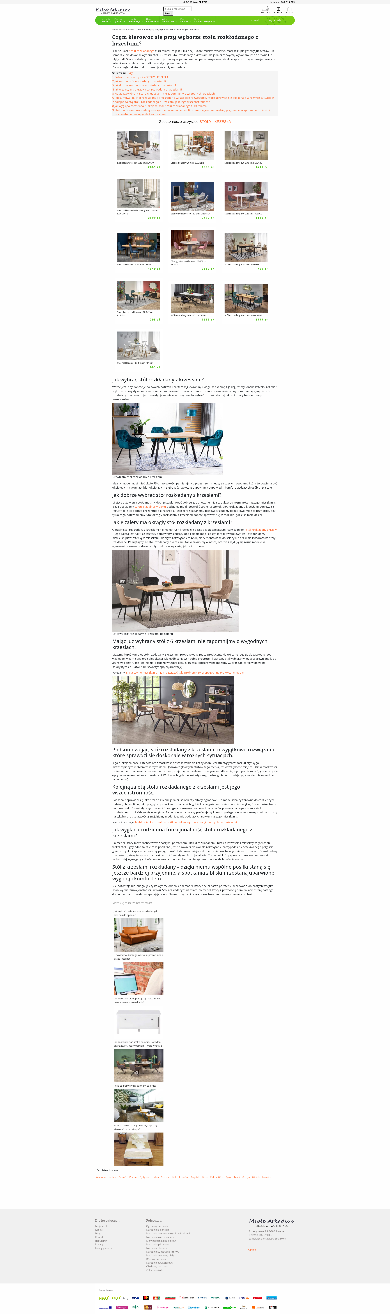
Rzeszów (183, 1177)
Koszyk (99, 1229)
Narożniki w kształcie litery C (162, 1251)
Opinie (252, 1249)
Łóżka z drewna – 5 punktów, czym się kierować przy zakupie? (135, 1127)
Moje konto (101, 1226)
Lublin (156, 1177)
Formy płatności (104, 1248)
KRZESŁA (222, 122)
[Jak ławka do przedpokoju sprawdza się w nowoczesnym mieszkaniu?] (138, 1022)
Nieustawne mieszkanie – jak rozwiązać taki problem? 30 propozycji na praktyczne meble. (185, 672)
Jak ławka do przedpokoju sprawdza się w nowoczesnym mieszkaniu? (137, 1000)
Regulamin (101, 1240)
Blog (131, 29)
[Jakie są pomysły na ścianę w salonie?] (138, 1105)
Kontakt (99, 1237)
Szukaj (168, 13)
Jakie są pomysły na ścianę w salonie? (135, 1085)
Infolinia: (282, 2)
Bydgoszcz (145, 1177)
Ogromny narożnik (157, 1226)
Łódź (174, 1177)
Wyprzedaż (276, 20)
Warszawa (101, 1177)
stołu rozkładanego (141, 51)
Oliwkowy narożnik (157, 1266)
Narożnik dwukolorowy (159, 1262)
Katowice (266, 1177)
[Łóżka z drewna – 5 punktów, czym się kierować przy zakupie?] (138, 1149)
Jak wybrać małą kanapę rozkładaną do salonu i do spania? (136, 913)
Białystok (195, 1177)
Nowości (256, 20)
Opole (228, 1177)
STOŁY (205, 122)
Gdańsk (256, 1177)
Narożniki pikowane (157, 1244)
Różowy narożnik (156, 1259)
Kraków (112, 1177)
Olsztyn (246, 1177)
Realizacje (265, 12)
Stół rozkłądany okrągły (261, 529)
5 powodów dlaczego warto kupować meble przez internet (138, 956)
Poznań (122, 1177)
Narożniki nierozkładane (160, 1237)
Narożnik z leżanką (157, 1248)
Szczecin (165, 1177)
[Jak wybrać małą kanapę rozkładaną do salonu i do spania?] (138, 935)
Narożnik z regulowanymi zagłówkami (168, 1233)
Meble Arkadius (119, 29)
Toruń (237, 1177)
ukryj (130, 73)
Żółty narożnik (154, 1270)
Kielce (205, 1177)
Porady (99, 1244)
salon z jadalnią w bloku (150, 506)
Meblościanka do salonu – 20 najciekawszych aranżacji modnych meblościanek (186, 822)
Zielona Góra (216, 1177)
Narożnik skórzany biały (160, 1255)
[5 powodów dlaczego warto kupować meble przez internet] (138, 978)
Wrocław (133, 1177)
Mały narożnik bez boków (161, 1240)
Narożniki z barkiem (157, 1229)
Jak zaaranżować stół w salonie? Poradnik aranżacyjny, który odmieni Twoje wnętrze (138, 1043)
